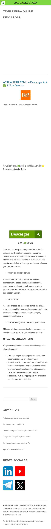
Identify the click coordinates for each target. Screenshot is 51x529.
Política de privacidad (26, 521)
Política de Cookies (10, 521)
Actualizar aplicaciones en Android (16, 418)
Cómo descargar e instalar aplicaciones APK (20, 431)
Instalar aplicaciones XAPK (13, 424)
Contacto (19, 524)
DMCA (26, 524)
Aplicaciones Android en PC (13, 449)
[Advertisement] (25, 45)
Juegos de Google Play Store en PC (17, 437)
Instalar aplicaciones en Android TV (16, 443)
